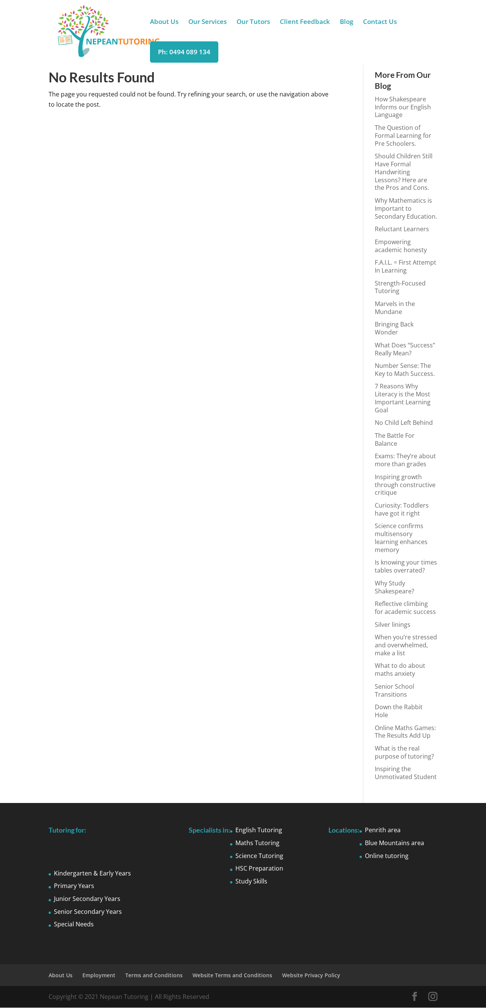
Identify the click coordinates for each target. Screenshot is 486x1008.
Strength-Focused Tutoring (400, 287)
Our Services (207, 22)
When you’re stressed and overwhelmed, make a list (406, 645)
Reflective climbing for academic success (405, 607)
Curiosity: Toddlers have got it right (402, 509)
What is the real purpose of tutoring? (404, 752)
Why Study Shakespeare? (394, 587)
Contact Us (380, 22)
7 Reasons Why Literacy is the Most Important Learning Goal (403, 398)
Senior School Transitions (394, 690)
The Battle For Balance (395, 439)
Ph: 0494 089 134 (184, 51)
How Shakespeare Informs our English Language (403, 107)
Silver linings (392, 624)
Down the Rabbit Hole (399, 711)
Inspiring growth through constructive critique (405, 485)
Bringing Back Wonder (394, 328)
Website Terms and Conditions (232, 975)
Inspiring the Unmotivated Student (406, 773)
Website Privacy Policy (311, 975)
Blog (346, 22)
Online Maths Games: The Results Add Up (405, 732)
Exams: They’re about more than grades (405, 460)
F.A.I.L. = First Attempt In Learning (405, 266)
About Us (164, 22)
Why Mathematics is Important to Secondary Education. (406, 208)
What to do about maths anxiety (400, 669)
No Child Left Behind (404, 422)
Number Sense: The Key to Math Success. (405, 369)
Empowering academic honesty (401, 246)
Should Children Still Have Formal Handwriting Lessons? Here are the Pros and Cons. (403, 172)
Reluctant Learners (402, 229)
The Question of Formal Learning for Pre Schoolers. (403, 135)
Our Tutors (253, 22)
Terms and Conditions (154, 975)
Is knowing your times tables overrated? (406, 566)
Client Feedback (305, 22)
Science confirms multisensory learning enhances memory (401, 538)
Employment (98, 975)
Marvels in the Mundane (395, 308)
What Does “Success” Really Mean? (405, 349)
